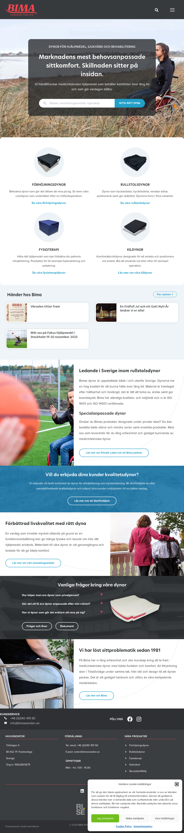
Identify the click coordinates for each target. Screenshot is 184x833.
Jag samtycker (105, 818)
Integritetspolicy (143, 826)
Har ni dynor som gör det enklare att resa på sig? (53, 612)
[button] (177, 784)
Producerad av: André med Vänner (22, 826)
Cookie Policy (124, 826)
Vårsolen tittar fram (45, 306)
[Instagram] (139, 719)
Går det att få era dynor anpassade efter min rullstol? (56, 604)
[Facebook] (130, 719)
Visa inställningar (164, 818)
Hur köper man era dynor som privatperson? (50, 595)
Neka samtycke (135, 818)
